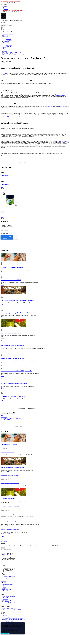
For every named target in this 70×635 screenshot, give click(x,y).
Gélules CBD (9, 46)
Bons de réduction (7, 589)
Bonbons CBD (9, 45)
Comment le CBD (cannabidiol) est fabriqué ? (13, 396)
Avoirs (4, 587)
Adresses (5, 588)
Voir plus (2, 272)
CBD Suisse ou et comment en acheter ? (12, 333)
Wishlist (2, 536)
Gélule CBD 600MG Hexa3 (6, 175)
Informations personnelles (8, 584)
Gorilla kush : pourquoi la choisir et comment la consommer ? (18, 300)
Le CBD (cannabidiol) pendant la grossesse (13, 358)
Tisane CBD (6, 601)
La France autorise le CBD (60, 95)
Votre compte (3, 581)
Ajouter (2, 172)
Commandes (6, 585)
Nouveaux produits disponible (9, 596)
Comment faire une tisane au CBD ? (11, 280)
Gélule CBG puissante (5, 184)
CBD (8, 116)
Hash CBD (5, 597)
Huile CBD (5, 599)
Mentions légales (7, 616)
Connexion (5, 6)
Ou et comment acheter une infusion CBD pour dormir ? (16, 371)
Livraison (5, 615)
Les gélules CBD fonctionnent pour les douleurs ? (14, 383)
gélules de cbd (62, 106)
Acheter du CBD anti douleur (9, 602)
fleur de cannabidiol (63, 141)
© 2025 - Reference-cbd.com (7, 621)
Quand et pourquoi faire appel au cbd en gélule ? (14, 313)
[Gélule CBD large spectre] (10, 209)
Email (2, 549)
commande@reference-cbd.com (10, 576)
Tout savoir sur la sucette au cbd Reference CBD (14, 345)
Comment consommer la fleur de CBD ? (12, 609)
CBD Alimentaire (7, 600)
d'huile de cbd (51, 106)
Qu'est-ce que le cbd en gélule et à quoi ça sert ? (10, 483)
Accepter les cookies (5, 633)
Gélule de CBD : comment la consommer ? (12, 267)
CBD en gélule (5, 73)
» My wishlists (4, 541)
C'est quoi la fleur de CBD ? (9, 608)
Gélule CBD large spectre (5, 214)
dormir (44, 144)
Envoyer (2, 234)
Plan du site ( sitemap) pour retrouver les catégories (14, 619)
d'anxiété (49, 144)
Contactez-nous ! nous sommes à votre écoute (13, 618)
